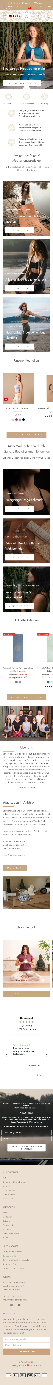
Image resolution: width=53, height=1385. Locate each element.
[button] (50, 98)
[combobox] (11, 16)
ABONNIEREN (26, 1351)
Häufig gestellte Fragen (13, 1251)
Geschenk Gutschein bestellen (16, 1260)
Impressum (8, 1198)
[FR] (15, 16)
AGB (4, 1178)
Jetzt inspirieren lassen (22, 83)
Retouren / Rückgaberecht (14, 1182)
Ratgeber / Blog (10, 1264)
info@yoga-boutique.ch (15, 1299)
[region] (26, 1055)
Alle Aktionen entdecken (26, 697)
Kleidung (6, 1221)
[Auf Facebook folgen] (4, 1305)
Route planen (15, 868)
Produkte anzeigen (26, 993)
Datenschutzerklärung (12, 1194)
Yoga (5, 1212)
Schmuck (7, 1229)
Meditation (7, 1217)
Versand (6, 1186)
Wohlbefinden (9, 1225)
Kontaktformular (10, 1256)
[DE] (11, 16)
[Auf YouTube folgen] (19, 1305)
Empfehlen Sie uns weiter (14, 1268)
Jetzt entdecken (19, 230)
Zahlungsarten (9, 1190)
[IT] (19, 16)
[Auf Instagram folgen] (11, 1305)
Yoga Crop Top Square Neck (18, 410)
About (5, 1237)
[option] (15, 16)
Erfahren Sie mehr (26, 787)
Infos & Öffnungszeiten (14, 855)
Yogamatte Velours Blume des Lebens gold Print (18, 669)
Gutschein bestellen (12, 1233)
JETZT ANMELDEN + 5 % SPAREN (26, 1147)
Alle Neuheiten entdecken (26, 434)
